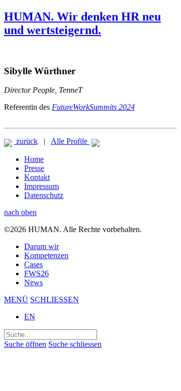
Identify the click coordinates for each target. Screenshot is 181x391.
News (33, 282)
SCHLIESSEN (54, 299)
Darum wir (41, 246)
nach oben (20, 212)
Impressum (41, 186)
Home (34, 159)
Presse (34, 168)
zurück (26, 141)
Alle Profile (70, 141)
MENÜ (16, 299)
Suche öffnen (25, 344)
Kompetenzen (46, 255)
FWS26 (36, 273)
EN (29, 316)
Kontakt (37, 177)
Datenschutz (43, 195)
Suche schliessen (75, 344)
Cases (33, 264)
